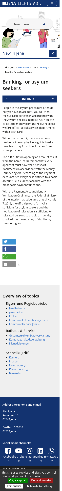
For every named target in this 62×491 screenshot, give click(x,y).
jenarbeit (14, 312)
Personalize (14, 486)
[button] (9, 242)
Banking (43, 67)
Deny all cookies (41, 480)
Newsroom (16, 365)
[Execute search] (44, 24)
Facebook (8, 458)
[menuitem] (29, 313)
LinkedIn (40, 458)
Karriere (14, 357)
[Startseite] (6, 67)
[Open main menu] (52, 3)
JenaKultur (15, 308)
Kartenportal (17, 369)
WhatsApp (51, 458)
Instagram (30, 458)
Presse (13, 361)
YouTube (18, 458)
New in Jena (13, 53)
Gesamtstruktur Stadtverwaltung (29, 335)
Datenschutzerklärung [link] (39, 486)
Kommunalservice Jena (23, 324)
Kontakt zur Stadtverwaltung (27, 339)
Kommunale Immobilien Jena (27, 320)
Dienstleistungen (19, 343)
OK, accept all (17, 480)
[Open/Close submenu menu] (53, 53)
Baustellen (15, 373)
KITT (11, 316)
